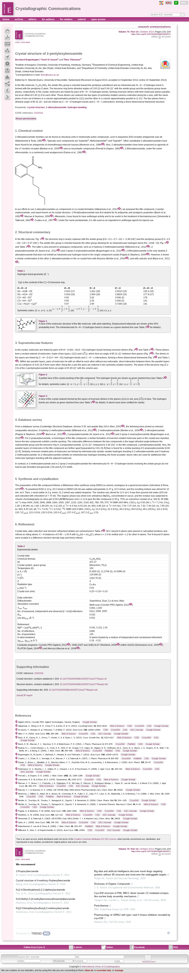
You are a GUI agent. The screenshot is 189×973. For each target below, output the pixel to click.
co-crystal (79, 209)
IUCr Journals (136, 730)
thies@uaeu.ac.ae (50, 75)
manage (119, 970)
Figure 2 (43, 374)
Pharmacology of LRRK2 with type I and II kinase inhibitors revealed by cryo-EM (132, 916)
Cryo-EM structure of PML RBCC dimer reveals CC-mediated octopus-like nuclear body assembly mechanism (131, 895)
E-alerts (78, 947)
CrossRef (139, 726)
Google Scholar (90, 722)
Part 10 (134, 31)
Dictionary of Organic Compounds (112, 883)
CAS (149, 726)
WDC (184, 2)
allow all (89, 970)
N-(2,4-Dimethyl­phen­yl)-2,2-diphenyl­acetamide (40, 889)
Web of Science (117, 726)
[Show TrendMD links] (168, 932)
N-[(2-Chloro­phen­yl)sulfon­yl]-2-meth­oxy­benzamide (42, 908)
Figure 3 (43, 396)
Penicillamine (101, 905)
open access (98, 19)
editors (32, 19)
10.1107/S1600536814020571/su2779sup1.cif (83, 678)
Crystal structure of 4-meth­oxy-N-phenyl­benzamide (43, 880)
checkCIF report (24, 695)
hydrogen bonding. (77, 107)
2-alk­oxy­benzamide (56, 107)
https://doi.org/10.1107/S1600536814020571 (151, 34)
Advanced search (149, 962)
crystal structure (36, 107)
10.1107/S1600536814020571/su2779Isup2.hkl (84, 684)
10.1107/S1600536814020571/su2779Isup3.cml (73, 690)
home (6, 19)
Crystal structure (28, 53)
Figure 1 (43, 321)
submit (82, 19)
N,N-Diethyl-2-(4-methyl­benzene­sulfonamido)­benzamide (45, 899)
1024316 (38, 113)
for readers (66, 19)
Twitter (109, 947)
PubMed (131, 744)
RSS (175, 947)
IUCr (168, 2)
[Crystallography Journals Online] (161, 3)
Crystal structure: (24, 678)
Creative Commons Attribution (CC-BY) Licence (95, 839)
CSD (130, 726)
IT (176, 2)
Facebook (139, 947)
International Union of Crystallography (101, 966)
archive (19, 19)
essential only (104, 970)
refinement (62, 531)
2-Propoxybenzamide (27, 871)
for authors (48, 19)
